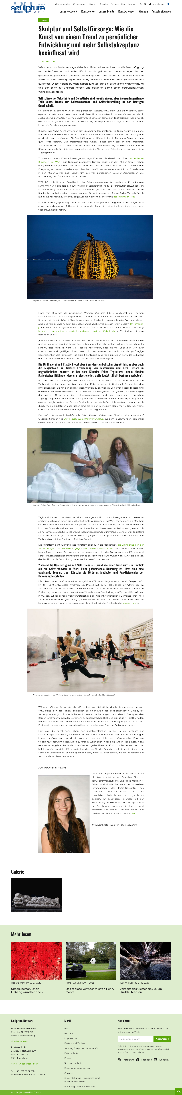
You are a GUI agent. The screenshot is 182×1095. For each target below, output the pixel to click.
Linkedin (164, 1060)
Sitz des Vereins (19, 1041)
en (140, 4)
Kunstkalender (126, 11)
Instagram (128, 1060)
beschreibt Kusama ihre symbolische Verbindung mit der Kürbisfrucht (77, 331)
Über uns (93, 4)
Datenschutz (71, 1053)
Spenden (104, 4)
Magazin (143, 11)
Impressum (70, 1038)
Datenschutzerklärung (135, 1052)
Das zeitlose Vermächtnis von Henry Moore (90, 990)
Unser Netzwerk (68, 11)
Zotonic (38, 1092)
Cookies (68, 1073)
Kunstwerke (88, 11)
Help (123, 4)
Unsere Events (106, 11)
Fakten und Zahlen (74, 1043)
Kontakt (132, 4)
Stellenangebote (73, 1063)
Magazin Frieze (130, 603)
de (145, 4)
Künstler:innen (79, 4)
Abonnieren (162, 1039)
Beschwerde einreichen (77, 1068)
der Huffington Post (124, 196)
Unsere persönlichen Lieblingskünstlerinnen (27, 990)
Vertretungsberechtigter (24, 1064)
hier (133, 813)
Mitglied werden (62, 4)
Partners (114, 4)
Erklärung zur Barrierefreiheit (79, 1086)
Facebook (146, 1060)
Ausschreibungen (161, 11)
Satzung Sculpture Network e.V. (81, 1048)
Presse (67, 1058)
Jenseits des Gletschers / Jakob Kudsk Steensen (141, 990)
